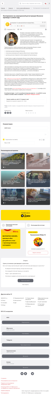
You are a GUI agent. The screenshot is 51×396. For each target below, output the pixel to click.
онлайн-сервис (12, 105)
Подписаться (25, 322)
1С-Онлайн (4, 302)
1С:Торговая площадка (41, 304)
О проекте (3, 378)
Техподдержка (5, 393)
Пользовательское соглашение (9, 380)
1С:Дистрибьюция (31, 301)
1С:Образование (30, 304)
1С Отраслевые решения (30, 299)
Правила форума (5, 390)
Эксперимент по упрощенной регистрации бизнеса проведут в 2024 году (28, 22)
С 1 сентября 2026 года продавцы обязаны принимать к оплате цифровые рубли (12, 199)
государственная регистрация (24, 105)
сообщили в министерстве (14, 78)
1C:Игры (3, 305)
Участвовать (25, 333)
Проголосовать (25, 280)
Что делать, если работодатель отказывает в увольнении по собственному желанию (37, 164)
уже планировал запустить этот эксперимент (24, 88)
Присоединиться (26, 345)
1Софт (14, 302)
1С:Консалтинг (17, 300)
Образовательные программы (43, 299)
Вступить (25, 356)
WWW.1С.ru (4, 298)
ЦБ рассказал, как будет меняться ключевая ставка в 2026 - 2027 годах (11, 182)
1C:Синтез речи (42, 25)
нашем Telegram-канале (33, 94)
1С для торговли (42, 301)
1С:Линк (3, 300)
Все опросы (25, 284)
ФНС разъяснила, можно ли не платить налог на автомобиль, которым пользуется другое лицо (37, 181)
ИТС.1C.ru (28, 306)
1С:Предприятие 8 (18, 298)
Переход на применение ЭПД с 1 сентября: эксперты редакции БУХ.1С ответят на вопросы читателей (12, 162)
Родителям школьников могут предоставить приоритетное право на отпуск (37, 200)
